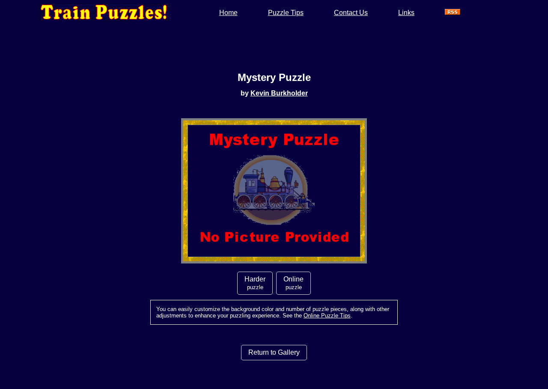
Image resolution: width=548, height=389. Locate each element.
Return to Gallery (274, 352)
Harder (254, 282)
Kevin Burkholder (279, 93)
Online (293, 282)
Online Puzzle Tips (327, 315)
